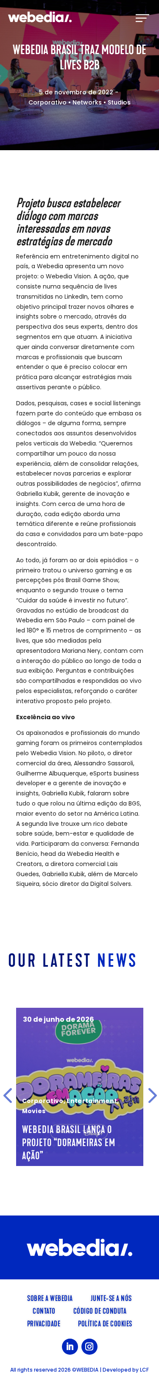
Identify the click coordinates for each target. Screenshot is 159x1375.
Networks (87, 102)
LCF (144, 1369)
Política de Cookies (105, 1323)
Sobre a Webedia (50, 1297)
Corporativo (47, 102)
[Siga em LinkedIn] (70, 1347)
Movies (34, 1111)
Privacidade (44, 1323)
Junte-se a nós (111, 1297)
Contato (44, 1310)
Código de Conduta (100, 1310)
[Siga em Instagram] (89, 1347)
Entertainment (92, 1101)
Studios (119, 102)
